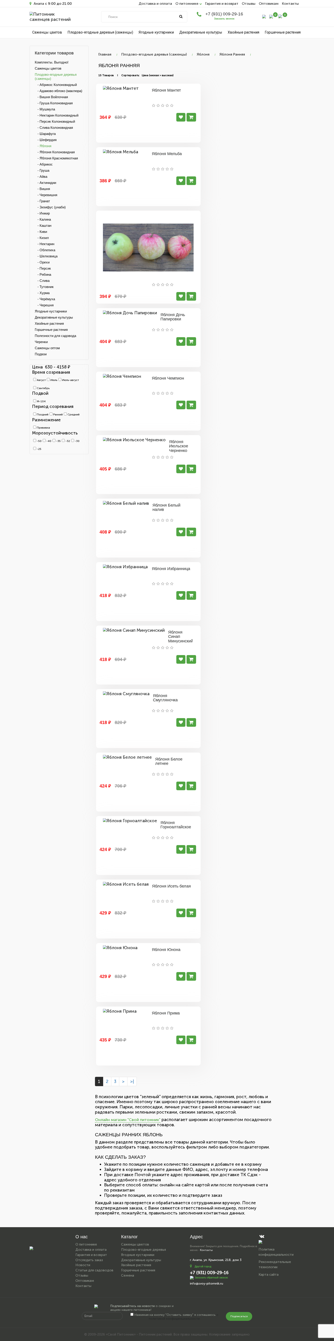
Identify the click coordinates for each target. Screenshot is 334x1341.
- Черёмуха (45, 299)
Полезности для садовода (55, 336)
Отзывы (248, 3)
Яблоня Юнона (166, 949)
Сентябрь (43, 388)
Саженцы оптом (47, 348)
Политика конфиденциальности (276, 1252)
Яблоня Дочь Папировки (172, 317)
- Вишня (42, 189)
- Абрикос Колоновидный (56, 85)
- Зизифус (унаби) (50, 207)
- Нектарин (44, 244)
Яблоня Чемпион (168, 378)
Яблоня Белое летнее (168, 761)
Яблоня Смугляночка (165, 697)
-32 (67, 441)
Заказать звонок (224, 18)
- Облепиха (45, 250)
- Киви (41, 232)
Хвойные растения (243, 32)
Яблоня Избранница (171, 568)
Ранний (57, 414)
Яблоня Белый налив (166, 507)
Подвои (41, 354)
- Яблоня (43, 146)
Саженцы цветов (47, 32)
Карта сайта (269, 1275)
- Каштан (43, 225)
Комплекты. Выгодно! (51, 62)
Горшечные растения (283, 32)
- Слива (42, 281)
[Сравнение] (271, 16)
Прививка (43, 427)
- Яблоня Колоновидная (55, 152)
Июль (53, 380)
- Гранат (42, 201)
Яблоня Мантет (166, 90)
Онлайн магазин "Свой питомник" (127, 1119)
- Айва (41, 176)
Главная (104, 54)
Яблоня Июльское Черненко (178, 446)
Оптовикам (269, 3)
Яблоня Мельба (167, 153)
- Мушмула (45, 109)
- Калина (43, 219)
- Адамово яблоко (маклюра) (58, 91)
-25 (38, 449)
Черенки (41, 342)
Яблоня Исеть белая (171, 886)
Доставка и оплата (155, 3)
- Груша (42, 170)
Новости (82, 1265)
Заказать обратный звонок (211, 1277)
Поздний (42, 414)
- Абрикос (44, 164)
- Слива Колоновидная (54, 127)
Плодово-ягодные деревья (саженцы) (100, 32)
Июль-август (70, 380)
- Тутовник (44, 287)
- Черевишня (46, 195)
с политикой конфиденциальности (183, 1317)
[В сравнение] (180, 117)
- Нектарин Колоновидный (56, 115)
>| (132, 1081)
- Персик (43, 268)
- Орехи (42, 262)
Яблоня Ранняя (232, 54)
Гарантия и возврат (221, 3)
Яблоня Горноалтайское (175, 824)
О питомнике (86, 1244)
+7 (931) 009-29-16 (224, 14)
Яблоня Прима (166, 1013)
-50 (39, 441)
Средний (73, 414)
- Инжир (42, 213)
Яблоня (203, 54)
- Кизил (42, 238)
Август (41, 380)
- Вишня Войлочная (51, 97)
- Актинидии (45, 183)
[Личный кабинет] (264, 16)
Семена (127, 1275)
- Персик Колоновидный (55, 121)
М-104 (41, 401)
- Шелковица (46, 256)
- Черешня (44, 305)
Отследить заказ (89, 1260)
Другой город (202, 1266)
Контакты (290, 3)
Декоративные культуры (200, 32)
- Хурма (42, 293)
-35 (58, 441)
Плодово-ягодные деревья (143, 1250)
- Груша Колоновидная (54, 103)
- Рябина (43, 274)
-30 (77, 441)
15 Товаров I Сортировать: (119, 75)
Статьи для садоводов (94, 1270)
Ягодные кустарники (156, 32)
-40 (48, 441)
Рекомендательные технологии (275, 1264)
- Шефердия (46, 140)
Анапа (38, 3)
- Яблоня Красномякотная (56, 158)
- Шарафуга (45, 134)
